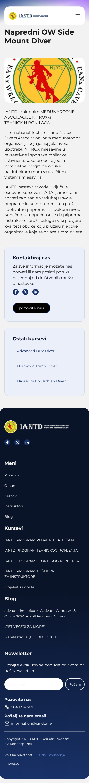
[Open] (77, 16)
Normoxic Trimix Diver (37, 366)
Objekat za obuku (19, 587)
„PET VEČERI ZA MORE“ (24, 626)
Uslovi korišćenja (52, 755)
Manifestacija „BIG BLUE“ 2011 (30, 637)
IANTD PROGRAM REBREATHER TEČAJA (39, 540)
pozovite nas (31, 308)
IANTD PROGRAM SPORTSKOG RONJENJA (41, 561)
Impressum (13, 763)
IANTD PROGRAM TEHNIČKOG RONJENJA (41, 550)
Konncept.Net (21, 744)
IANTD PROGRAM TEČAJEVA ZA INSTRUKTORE (29, 574)
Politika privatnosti (18, 755)
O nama (11, 485)
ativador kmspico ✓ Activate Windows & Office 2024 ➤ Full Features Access (40, 613)
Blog (8, 516)
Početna (11, 475)
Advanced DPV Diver (36, 351)
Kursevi (11, 496)
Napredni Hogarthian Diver (41, 381)
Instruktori (13, 506)
